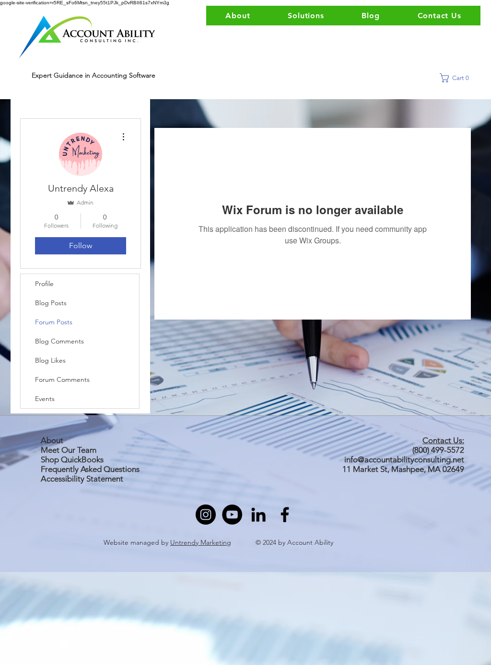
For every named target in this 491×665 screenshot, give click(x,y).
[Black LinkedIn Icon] (258, 514)
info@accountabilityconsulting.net (404, 459)
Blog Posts (51, 302)
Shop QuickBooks (73, 459)
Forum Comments (62, 379)
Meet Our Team (68, 450)
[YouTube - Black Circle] (232, 514)
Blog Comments (59, 341)
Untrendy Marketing (200, 542)
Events (45, 398)
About (52, 440)
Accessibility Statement (82, 478)
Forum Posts (53, 322)
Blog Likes (50, 360)
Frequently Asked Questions (90, 469)
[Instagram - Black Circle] (206, 514)
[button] (458, 77)
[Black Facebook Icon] (285, 514)
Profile (44, 283)
